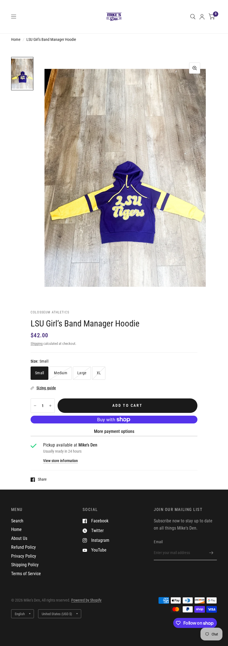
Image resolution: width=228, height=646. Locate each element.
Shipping (37, 343)
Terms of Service (26, 573)
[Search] (192, 16)
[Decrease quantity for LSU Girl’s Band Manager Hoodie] (35, 406)
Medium (60, 373)
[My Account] (202, 16)
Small (39, 373)
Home (16, 39)
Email (158, 542)
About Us (19, 538)
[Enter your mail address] (211, 553)
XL (99, 373)
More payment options (114, 431)
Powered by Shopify (86, 600)
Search (17, 520)
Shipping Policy (25, 564)
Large (81, 373)
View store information (60, 461)
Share (42, 479)
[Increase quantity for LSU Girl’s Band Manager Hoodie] (50, 406)
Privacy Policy (23, 556)
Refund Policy (23, 547)
